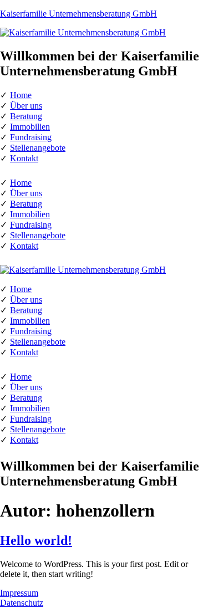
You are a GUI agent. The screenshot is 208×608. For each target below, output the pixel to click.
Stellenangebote (37, 147)
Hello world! (36, 540)
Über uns (26, 105)
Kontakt (24, 158)
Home (21, 95)
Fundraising (31, 137)
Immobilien (30, 126)
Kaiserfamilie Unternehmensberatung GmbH (78, 13)
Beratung (26, 116)
